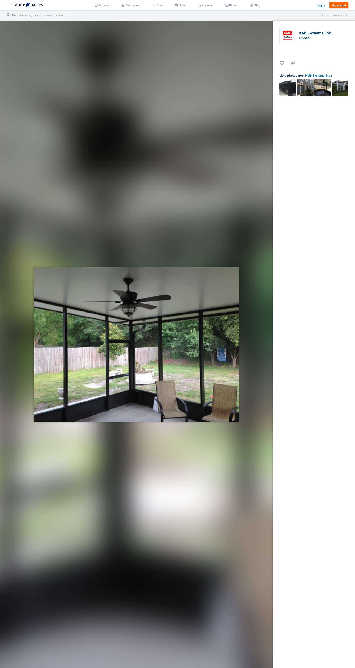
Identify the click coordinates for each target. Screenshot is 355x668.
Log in (321, 5)
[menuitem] (102, 5)
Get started (339, 5)
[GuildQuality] (29, 5)
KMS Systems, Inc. (318, 75)
